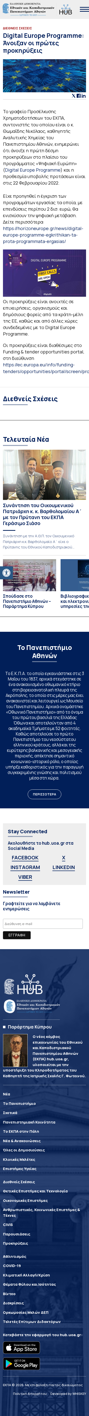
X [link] (63, 857)
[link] (6, 572)
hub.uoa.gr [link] (70, 1334)
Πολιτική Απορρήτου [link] (30, 1393)
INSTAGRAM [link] (25, 867)
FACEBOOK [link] (25, 857)
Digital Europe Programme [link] (33, 170)
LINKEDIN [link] (63, 867)
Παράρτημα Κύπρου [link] (30, 1027)
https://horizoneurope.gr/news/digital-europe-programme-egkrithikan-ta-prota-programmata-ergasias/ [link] (43, 234)
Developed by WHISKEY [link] (68, 1393)
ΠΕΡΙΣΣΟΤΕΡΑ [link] (44, 794)
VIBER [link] (25, 877)
